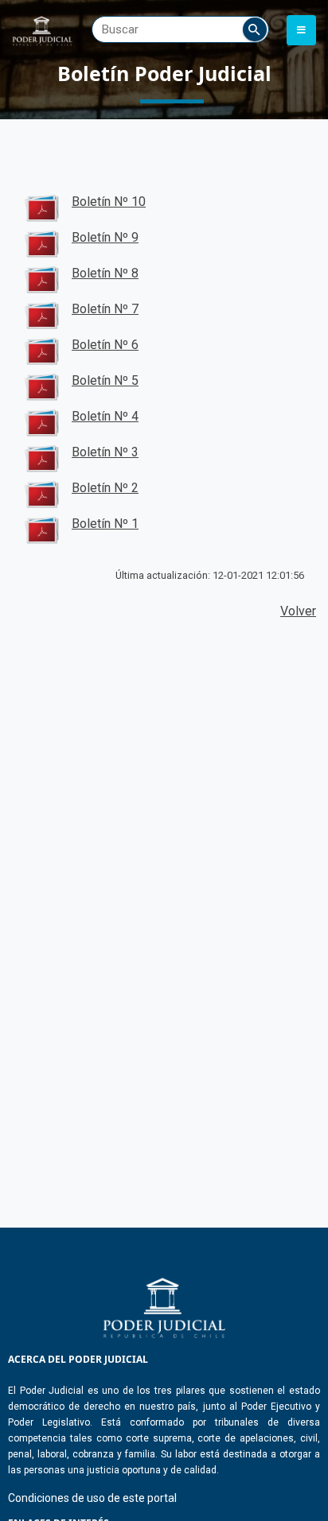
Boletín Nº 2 (105, 487)
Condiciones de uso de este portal (92, 1498)
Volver (298, 611)
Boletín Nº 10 (109, 201)
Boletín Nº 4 (105, 416)
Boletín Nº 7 (105, 308)
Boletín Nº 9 (105, 237)
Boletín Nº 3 (105, 452)
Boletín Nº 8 (105, 273)
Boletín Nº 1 (105, 523)
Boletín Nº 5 (105, 380)
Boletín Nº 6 (105, 344)
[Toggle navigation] (301, 30)
